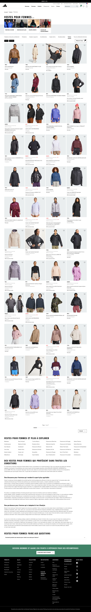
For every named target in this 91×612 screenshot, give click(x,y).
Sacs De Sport (21, 441)
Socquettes (34, 452)
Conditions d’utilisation (75, 609)
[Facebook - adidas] (81, 563)
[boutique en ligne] (5, 5)
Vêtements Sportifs (50, 444)
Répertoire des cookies (38, 609)
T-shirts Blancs (35, 441)
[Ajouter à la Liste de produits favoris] (22, 45)
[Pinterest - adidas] (81, 574)
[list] (45, 37)
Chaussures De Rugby (65, 441)
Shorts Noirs (77, 449)
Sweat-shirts (21, 449)
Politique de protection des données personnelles (54, 609)
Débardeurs (7, 454)
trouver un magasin (56, 3)
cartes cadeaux (75, 3)
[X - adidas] (81, 570)
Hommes (27, 6)
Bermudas (20, 454)
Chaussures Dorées (36, 449)
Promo (58, 6)
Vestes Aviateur (7, 452)
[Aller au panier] (86, 6)
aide (61, 3)
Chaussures (46, 6)
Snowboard (20, 446)
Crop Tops (6, 449)
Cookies (31, 609)
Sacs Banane (7, 446)
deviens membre (82, 3)
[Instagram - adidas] (81, 567)
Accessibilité (67, 609)
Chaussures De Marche (65, 449)
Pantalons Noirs (36, 444)
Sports (52, 6)
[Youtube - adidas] (81, 581)
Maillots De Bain (22, 444)
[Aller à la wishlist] (83, 6)
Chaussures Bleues (36, 446)
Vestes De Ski (49, 446)
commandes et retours (68, 3)
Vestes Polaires (77, 441)
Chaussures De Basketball (80, 446)
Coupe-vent (21, 452)
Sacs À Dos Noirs (64, 452)
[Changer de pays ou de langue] (87, 4)
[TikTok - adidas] (81, 577)
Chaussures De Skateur (65, 444)
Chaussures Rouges (50, 452)
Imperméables (35, 454)
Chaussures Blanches (51, 441)
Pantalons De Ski (50, 449)
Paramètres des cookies (16, 609)
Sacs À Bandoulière (50, 454)
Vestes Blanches (78, 444)
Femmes (33, 6)
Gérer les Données (25, 609)
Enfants (39, 6)
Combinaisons (7, 444)
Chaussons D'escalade (65, 454)
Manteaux (6, 441)
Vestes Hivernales (64, 446)
